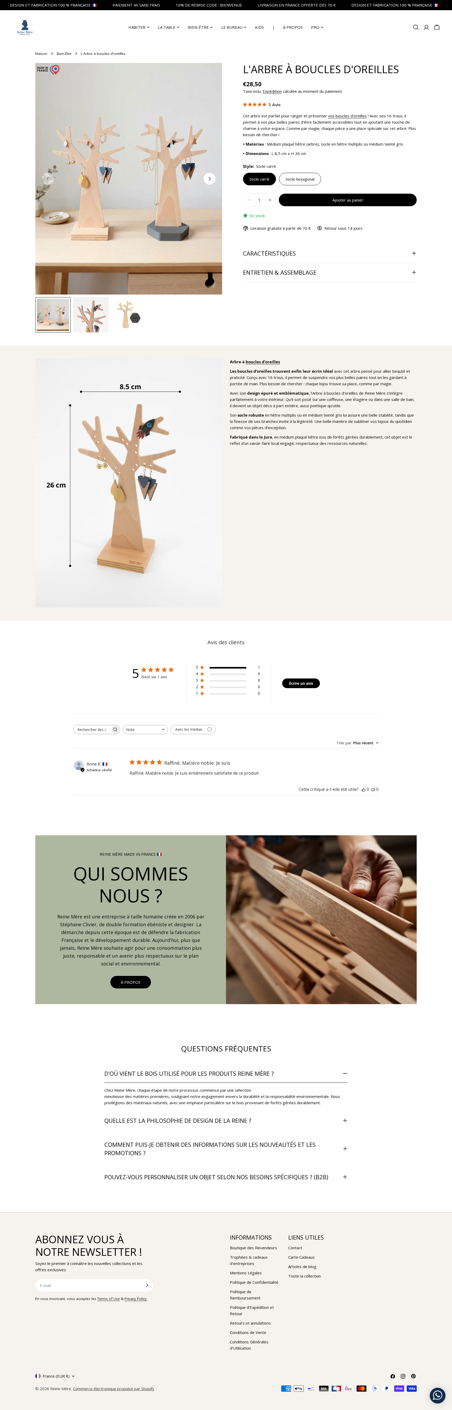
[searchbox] (92, 729)
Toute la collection (304, 1276)
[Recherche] (416, 27)
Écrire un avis (301, 683)
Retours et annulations (250, 1323)
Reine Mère (60, 1388)
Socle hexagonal (300, 179)
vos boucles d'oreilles (347, 115)
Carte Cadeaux (301, 1257)
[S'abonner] (147, 1285)
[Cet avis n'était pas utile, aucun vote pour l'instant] (373, 789)
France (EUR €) (56, 1376)
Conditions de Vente (248, 1332)
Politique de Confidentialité (254, 1282)
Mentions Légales (246, 1272)
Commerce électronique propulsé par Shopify (113, 1388)
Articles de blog (302, 1266)
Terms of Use (108, 1298)
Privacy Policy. (136, 1298)
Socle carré (259, 179)
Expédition (272, 91)
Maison (41, 53)
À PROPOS (130, 982)
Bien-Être (64, 53)
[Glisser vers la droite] (209, 178)
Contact (295, 1247)
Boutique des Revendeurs (253, 1247)
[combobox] (145, 729)
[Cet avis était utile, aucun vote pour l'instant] (363, 789)
